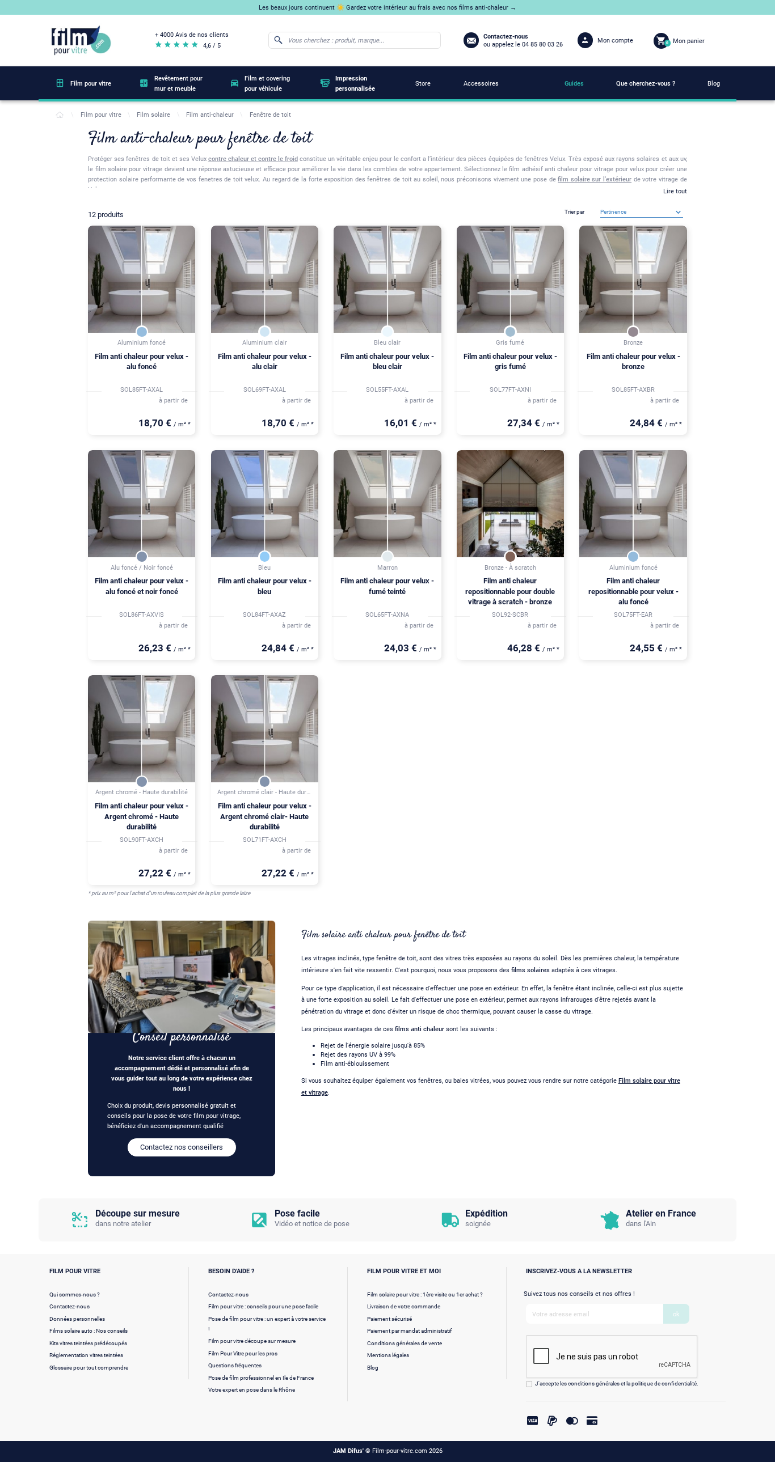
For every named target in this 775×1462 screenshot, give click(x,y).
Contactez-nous (69, 1306)
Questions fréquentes (235, 1365)
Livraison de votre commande (403, 1306)
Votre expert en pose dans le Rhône (251, 1390)
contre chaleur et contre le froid (253, 159)
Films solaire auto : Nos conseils (88, 1331)
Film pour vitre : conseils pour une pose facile (263, 1306)
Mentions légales (388, 1355)
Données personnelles (77, 1319)
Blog (372, 1367)
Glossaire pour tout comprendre (88, 1367)
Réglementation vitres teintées (86, 1355)
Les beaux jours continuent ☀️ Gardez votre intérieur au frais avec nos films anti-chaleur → (387, 7)
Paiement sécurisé (389, 1319)
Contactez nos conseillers (181, 1147)
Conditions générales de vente (404, 1343)
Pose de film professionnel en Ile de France (261, 1378)
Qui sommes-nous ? (74, 1294)
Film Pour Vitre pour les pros (242, 1353)
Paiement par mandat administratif (409, 1331)
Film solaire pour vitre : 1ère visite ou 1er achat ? (425, 1294)
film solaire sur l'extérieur (594, 179)
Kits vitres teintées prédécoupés (88, 1343)
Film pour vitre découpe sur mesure (252, 1341)
